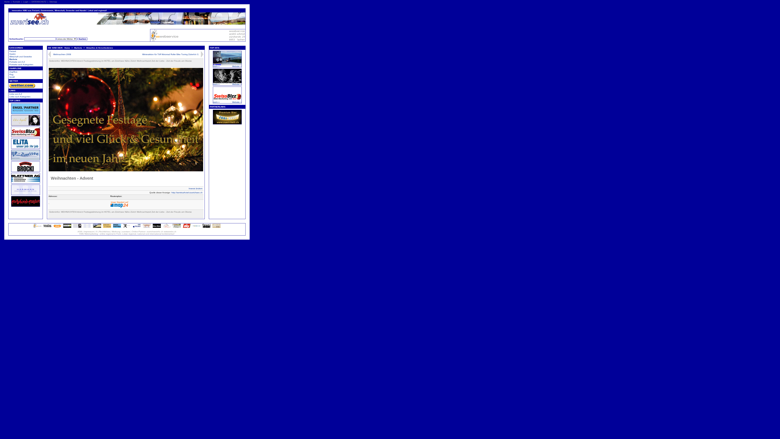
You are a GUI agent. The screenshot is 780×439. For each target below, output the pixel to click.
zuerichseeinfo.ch (155, 231)
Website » (237, 66)
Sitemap (53, 2)
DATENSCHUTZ (38, 2)
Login (25, 2)
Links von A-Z (15, 94)
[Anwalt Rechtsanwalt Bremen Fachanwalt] (117, 227)
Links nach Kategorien (19, 97)
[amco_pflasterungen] (107, 227)
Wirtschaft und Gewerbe (20, 56)
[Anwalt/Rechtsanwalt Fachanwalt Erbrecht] (87, 227)
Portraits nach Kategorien (21, 64)
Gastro (12, 54)
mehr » (216, 66)
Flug (11, 74)
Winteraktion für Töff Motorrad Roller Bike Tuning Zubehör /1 (170, 54)
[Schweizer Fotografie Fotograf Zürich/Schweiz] (157, 227)
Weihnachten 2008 (62, 54)
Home (7, 2)
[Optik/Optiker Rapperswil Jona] (207, 227)
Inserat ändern (196, 188)
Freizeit (12, 51)
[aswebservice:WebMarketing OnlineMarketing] (37, 227)
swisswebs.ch (170, 231)
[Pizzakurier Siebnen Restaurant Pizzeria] (167, 227)
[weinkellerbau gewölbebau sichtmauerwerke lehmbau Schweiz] (147, 227)
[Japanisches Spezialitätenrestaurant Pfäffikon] (127, 227)
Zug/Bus (13, 72)
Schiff (12, 77)
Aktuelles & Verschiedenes (99, 48)
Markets (13, 59)
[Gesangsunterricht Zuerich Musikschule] (77, 227)
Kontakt (16, 2)
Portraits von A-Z (17, 62)
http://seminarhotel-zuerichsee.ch (187, 192)
